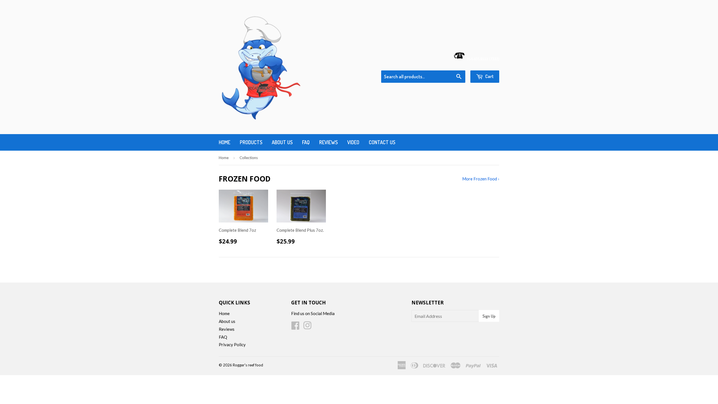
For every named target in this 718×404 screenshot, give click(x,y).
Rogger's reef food (248, 365)
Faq (306, 142)
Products (251, 142)
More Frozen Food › (480, 178)
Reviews (328, 142)
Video (353, 142)
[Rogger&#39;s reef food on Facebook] (295, 327)
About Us (282, 142)
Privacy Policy (232, 344)
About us (227, 321)
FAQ (223, 336)
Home (224, 142)
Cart (489, 76)
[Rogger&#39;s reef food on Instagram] (307, 327)
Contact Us (382, 142)
